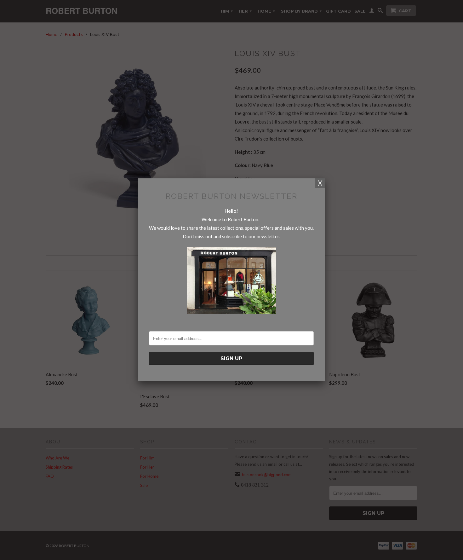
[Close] (320, 183)
